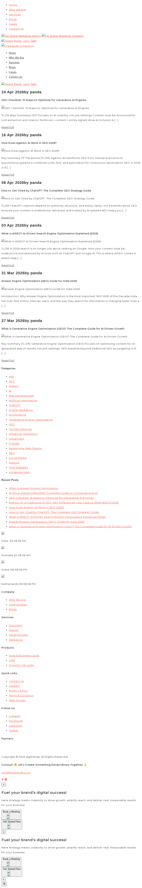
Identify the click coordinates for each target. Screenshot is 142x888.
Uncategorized (19, 472)
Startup (14, 462)
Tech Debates (18, 467)
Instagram (15, 725)
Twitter (13, 730)
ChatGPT (15, 405)
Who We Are (17, 9)
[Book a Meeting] (11, 817)
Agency (14, 386)
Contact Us (16, 681)
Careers (14, 685)
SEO (12, 453)
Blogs (13, 19)
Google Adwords (20, 429)
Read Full (7, 127)
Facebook (16, 720)
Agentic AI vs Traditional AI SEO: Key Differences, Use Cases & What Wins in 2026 (64, 502)
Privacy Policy (18, 690)
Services (15, 14)
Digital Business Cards (24, 655)
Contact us (16, 28)
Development (18, 634)
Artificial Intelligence (23, 400)
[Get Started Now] (11, 827)
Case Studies (18, 604)
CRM (12, 660)
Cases (13, 23)
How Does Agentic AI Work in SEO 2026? (36, 507)
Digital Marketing (21, 409)
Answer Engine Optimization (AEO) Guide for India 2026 (46, 521)
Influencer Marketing (23, 433)
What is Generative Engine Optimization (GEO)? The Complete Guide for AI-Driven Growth (70, 526)
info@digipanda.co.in (16, 772)
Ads (11, 376)
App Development (21, 395)
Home (13, 4)
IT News (14, 443)
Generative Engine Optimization (31, 419)
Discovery (16, 625)
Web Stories (17, 700)
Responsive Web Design (25, 448)
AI (10, 390)
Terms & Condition (21, 695)
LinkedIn (15, 716)
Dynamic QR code (21, 665)
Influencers (16, 438)
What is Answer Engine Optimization (33, 488)
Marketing (16, 639)
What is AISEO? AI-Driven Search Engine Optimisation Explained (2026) (57, 516)
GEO (12, 424)
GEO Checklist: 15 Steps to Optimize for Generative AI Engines (51, 497)
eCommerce (17, 414)
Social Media (18, 457)
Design (13, 630)
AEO (12, 381)
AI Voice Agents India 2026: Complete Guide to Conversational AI (53, 492)
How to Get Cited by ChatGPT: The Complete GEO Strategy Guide (54, 512)
